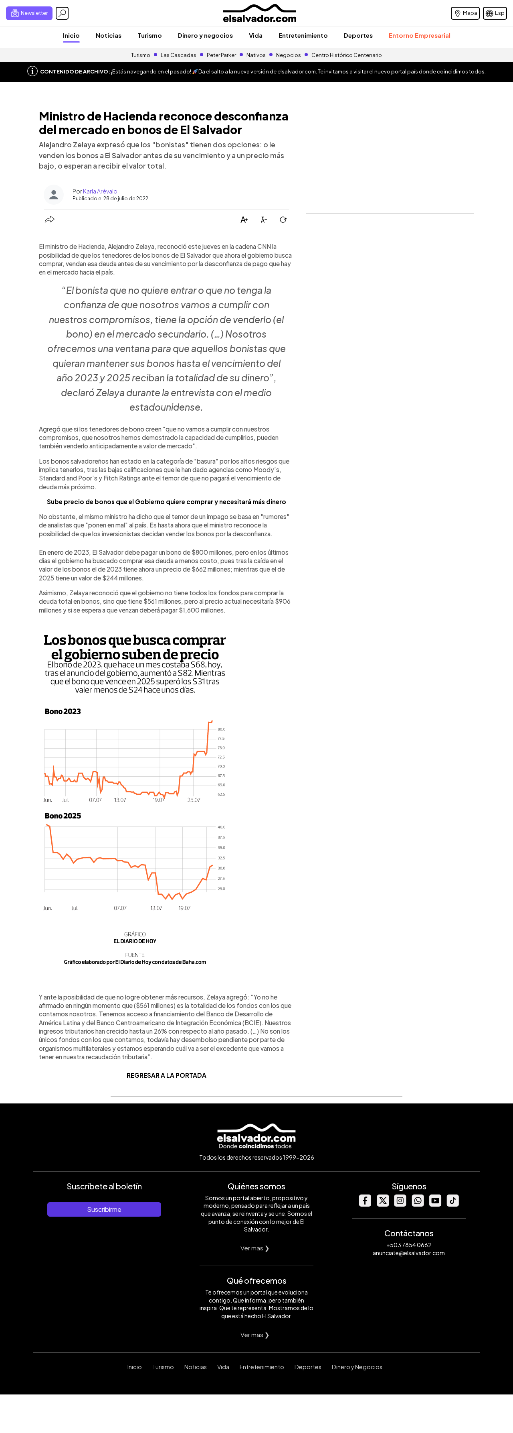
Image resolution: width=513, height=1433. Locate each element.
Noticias (108, 35)
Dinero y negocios (205, 35)
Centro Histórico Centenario (346, 55)
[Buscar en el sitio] (62, 13)
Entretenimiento (303, 35)
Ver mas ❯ (255, 1248)
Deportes (358, 35)
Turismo (149, 35)
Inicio (71, 35)
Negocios (288, 55)
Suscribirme (104, 1209)
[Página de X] (382, 1204)
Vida (256, 35)
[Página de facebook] (364, 1204)
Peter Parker (222, 55)
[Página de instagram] (400, 1204)
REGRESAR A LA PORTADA (166, 1075)
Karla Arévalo (100, 191)
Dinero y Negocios (357, 1366)
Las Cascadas (178, 55)
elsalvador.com (296, 71)
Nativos (256, 55)
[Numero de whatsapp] (417, 1204)
